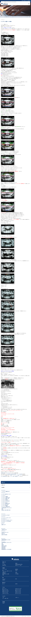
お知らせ (3, 563)
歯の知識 (3, 487)
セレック (3, 523)
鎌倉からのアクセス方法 (18, 590)
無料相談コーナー (17, 476)
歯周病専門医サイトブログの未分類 (6, 549)
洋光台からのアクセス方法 (5, 593)
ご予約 (3, 597)
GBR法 (11, 475)
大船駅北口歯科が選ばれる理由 (18, 564)
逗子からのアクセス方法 (18, 593)
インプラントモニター (5, 502)
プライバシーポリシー (24, 616)
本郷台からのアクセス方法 (5, 590)
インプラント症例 (11, 476)
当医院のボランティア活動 (18, 565)
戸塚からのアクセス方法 (5, 592)
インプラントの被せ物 (5, 499)
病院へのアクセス (4, 588)
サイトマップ (28, 616)
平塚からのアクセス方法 (18, 589)
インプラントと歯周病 (5, 496)
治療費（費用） (5, 476)
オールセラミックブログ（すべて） (6, 517)
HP (1, 476)
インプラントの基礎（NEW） (6, 498)
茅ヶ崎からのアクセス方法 (18, 588)
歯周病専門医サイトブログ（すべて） (7, 542)
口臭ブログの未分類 (4, 534)
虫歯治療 (16, 570)
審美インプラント (19, 475)
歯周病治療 (16, 569)
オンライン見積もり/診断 (5, 598)
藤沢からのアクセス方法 (5, 589)
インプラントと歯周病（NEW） (6, 497)
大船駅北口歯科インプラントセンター (7, 507)
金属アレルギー (4, 524)
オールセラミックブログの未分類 (6, 521)
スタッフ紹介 (3, 564)
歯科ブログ (3, 484)
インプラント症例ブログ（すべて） (6, 494)
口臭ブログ (3, 533)
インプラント (3, 495)
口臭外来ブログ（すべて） (5, 532)
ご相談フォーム (17, 597)
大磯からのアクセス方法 (18, 591)
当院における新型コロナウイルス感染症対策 (26, 0)
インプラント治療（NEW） (5, 504)
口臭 (2, 543)
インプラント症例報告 (5, 505)
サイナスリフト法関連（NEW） (6, 506)
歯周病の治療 (3, 548)
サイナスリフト (15, 475)
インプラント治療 (4, 569)
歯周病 (3, 544)
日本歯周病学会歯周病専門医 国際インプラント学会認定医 (14, 474)
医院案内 (16, 563)
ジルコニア (3, 522)
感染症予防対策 (4, 565)
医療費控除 (3, 579)
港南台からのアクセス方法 (5, 591)
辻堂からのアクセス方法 (18, 592)
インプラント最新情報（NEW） (6, 503)
